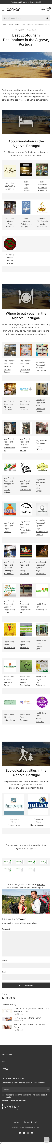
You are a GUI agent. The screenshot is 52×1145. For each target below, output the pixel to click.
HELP (4, 1061)
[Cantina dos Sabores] (26, 350)
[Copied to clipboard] (14, 998)
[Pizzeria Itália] (10, 428)
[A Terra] (10, 171)
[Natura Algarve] (38, 804)
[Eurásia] (10, 389)
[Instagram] (28, 1133)
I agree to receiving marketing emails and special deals (26, 1096)
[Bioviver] (26, 629)
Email (4, 972)
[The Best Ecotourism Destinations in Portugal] (26, 901)
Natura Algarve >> (38, 825)
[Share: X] (7, 998)
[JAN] (26, 428)
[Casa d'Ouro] (26, 169)
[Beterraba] (10, 629)
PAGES (5, 1069)
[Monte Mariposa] (42, 207)
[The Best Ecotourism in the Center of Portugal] (32, 862)
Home (4, 25)
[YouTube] (32, 1133)
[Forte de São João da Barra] (26, 207)
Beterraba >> (9, 647)
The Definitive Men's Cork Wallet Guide (29, 1026)
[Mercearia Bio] (10, 665)
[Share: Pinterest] (11, 998)
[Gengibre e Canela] (42, 389)
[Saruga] (26, 702)
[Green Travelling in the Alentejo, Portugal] (8, 869)
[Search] (47, 18)
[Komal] (42, 428)
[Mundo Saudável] (26, 665)
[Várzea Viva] (10, 244)
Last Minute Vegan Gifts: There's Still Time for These (31, 1010)
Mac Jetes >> (25, 489)
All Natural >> (41, 610)
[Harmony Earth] (42, 629)
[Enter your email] (47, 1089)
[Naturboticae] (42, 665)
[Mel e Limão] (42, 467)
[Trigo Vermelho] (42, 551)
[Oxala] (10, 509)
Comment (6, 929)
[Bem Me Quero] (10, 350)
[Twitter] (24, 1133)
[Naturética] (10, 702)
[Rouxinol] (10, 551)
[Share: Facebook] (3, 998)
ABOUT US (7, 1054)
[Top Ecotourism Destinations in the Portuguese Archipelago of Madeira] (20, 869)
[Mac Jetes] (26, 467)
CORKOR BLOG (14, 25)
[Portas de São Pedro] (26, 509)
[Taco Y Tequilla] (26, 551)
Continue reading (9, 1004)
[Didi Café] (42, 350)
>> (8, 410)
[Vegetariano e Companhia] (10, 590)
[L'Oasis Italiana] (10, 467)
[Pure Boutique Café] (42, 509)
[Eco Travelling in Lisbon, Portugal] (44, 862)
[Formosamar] (14, 804)
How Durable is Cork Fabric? (27, 1018)
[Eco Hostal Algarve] (42, 169)
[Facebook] (20, 1133)
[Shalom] (42, 702)
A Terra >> (10, 189)
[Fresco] (26, 389)
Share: (4, 994)
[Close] (1, 1143)
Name (4, 960)
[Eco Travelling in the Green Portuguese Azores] (32, 869)
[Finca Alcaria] (10, 207)
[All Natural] (42, 590)
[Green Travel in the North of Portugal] (8, 862)
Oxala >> (7, 531)
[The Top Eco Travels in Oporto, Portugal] (20, 862)
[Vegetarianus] (26, 590)
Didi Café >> (41, 371)
